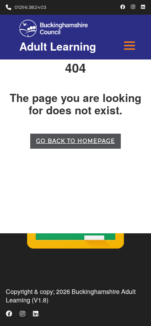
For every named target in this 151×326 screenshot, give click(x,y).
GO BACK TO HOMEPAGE (75, 141)
